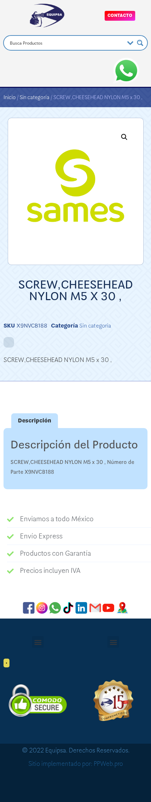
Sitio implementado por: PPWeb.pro (75, 763)
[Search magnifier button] (140, 43)
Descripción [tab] (34, 421)
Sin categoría (35, 97)
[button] (124, 137)
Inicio (10, 97)
